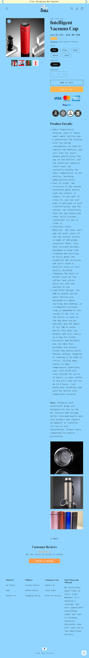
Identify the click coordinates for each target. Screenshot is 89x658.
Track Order (50, 590)
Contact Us (11, 596)
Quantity (54, 69)
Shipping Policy (32, 596)
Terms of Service (53, 596)
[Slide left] (8, 62)
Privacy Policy (32, 585)
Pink (65, 50)
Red (54, 50)
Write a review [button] (44, 561)
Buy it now (67, 89)
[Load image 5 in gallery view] (36, 63)
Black (55, 55)
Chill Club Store (47, 653)
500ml (55, 64)
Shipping (53, 42)
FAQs (8, 590)
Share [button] (55, 539)
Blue (75, 50)
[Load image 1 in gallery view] (14, 63)
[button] (7, 8)
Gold (67, 55)
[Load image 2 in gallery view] (21, 63)
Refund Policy (31, 590)
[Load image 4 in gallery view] (29, 63)
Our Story (10, 585)
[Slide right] (41, 62)
